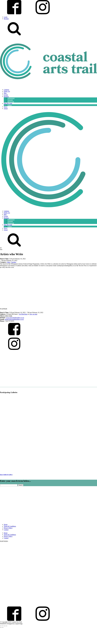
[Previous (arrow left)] (1, 627)
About (6, 108)
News (5, 107)
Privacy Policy (8, 528)
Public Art (7, 91)
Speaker (13, 262)
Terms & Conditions (10, 526)
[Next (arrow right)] (2, 627)
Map (5, 93)
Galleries (6, 89)
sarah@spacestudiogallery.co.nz (14, 319)
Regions (6, 96)
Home (5, 524)
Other (8, 262)
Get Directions (23, 314)
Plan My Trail (8, 103)
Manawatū (11, 101)
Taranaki (10, 100)
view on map (33, 314)
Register (6, 19)
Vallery (10, 105)
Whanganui (11, 98)
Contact (6, 529)
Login (5, 17)
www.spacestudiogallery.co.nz (15, 317)
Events (6, 95)
